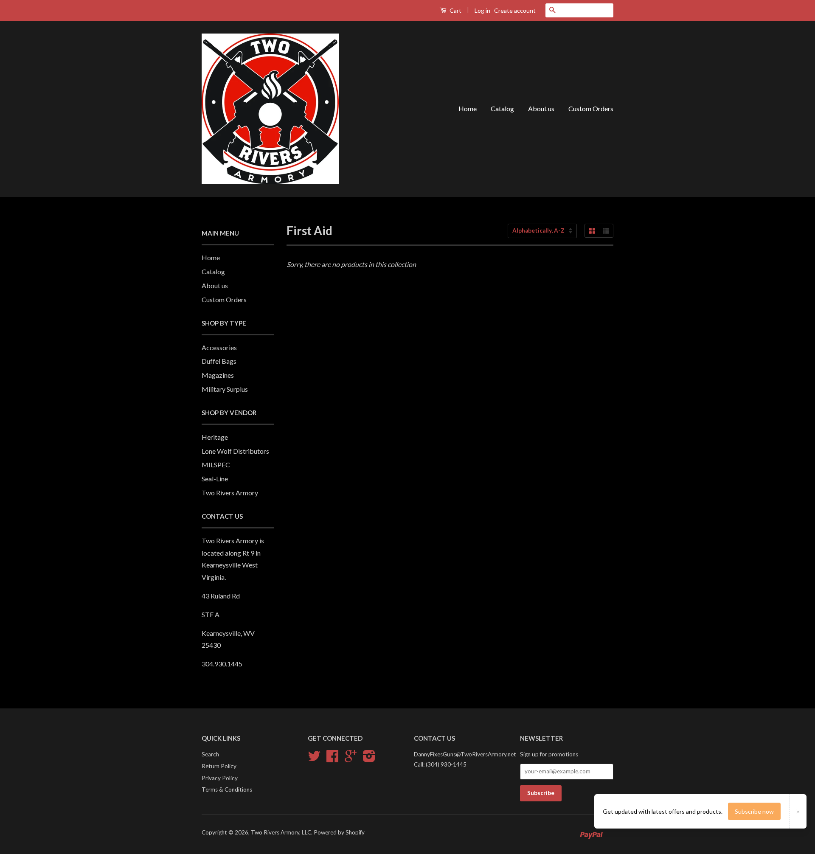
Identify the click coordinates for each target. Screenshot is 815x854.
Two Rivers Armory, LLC (281, 832)
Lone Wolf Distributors (235, 451)
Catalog (502, 108)
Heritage (215, 437)
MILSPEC (216, 465)
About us (541, 108)
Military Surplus (225, 389)
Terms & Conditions (227, 789)
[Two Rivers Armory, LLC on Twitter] (314, 759)
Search (210, 754)
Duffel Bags (219, 361)
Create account (515, 10)
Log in (482, 10)
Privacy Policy (220, 778)
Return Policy (219, 766)
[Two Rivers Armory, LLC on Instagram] (369, 759)
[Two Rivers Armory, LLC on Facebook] (332, 759)
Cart (454, 10)
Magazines (218, 375)
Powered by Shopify (339, 832)
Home (467, 108)
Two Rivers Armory (230, 493)
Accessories (219, 347)
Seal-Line (215, 479)
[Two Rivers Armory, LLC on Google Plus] (350, 759)
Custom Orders (590, 108)
